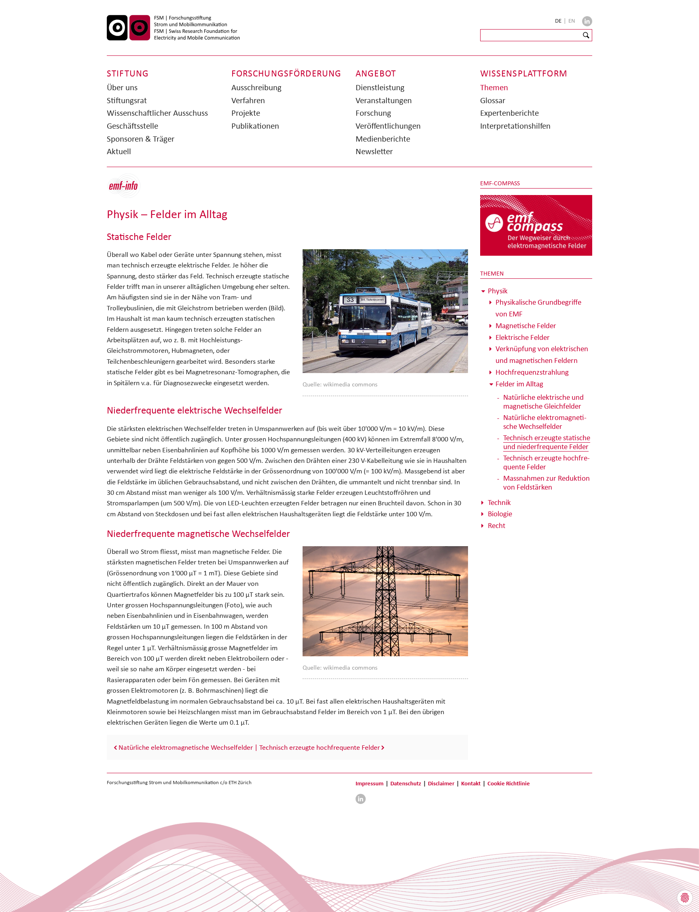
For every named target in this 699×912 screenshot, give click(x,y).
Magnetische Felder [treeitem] (526, 325)
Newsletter (374, 151)
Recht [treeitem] (496, 525)
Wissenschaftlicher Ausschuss (157, 113)
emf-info (130, 190)
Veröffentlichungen (388, 126)
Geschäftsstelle (132, 126)
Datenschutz (405, 783)
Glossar (492, 100)
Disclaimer (441, 783)
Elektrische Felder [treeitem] (523, 337)
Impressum (369, 783)
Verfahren (248, 100)
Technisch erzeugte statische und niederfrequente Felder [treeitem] (546, 442)
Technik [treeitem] (499, 502)
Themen (494, 87)
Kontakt (471, 783)
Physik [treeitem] (498, 290)
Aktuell (119, 151)
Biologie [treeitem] (500, 513)
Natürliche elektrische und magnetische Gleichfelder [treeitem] (543, 401)
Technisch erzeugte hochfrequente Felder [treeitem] (546, 462)
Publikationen (255, 126)
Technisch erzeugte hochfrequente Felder (319, 747)
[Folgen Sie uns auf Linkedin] (587, 21)
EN (571, 20)
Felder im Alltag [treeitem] (519, 383)
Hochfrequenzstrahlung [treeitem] (532, 372)
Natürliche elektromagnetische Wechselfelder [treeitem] (545, 422)
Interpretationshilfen (515, 126)
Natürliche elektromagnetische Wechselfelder (186, 747)
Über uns (122, 87)
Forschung (373, 113)
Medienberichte (383, 139)
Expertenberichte (509, 113)
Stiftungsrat (127, 100)
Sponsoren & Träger (140, 139)
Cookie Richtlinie (508, 783)
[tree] (536, 408)
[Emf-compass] (536, 225)
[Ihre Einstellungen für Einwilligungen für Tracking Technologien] (685, 898)
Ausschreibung (256, 87)
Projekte (245, 113)
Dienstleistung (380, 87)
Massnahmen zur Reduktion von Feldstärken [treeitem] (546, 482)
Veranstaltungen (384, 100)
